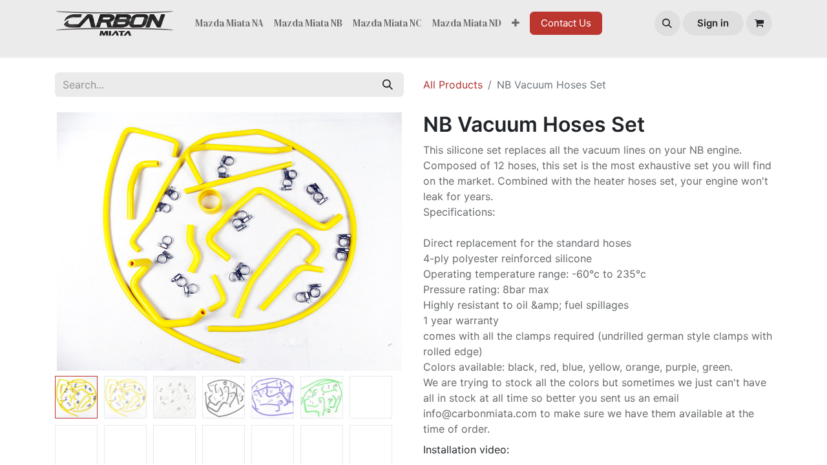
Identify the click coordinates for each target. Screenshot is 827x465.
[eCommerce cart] (759, 23)
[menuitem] (229, 23)
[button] (667, 23)
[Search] (388, 84)
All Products (453, 84)
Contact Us (566, 23)
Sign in (713, 23)
